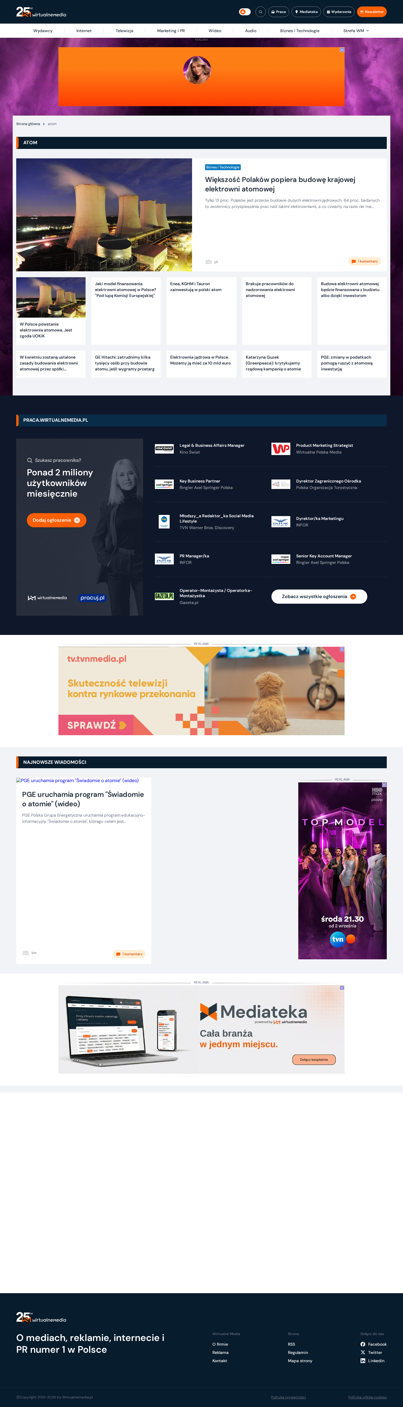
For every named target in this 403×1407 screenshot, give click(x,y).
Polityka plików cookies (367, 1397)
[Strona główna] (41, 12)
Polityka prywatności (288, 1397)
